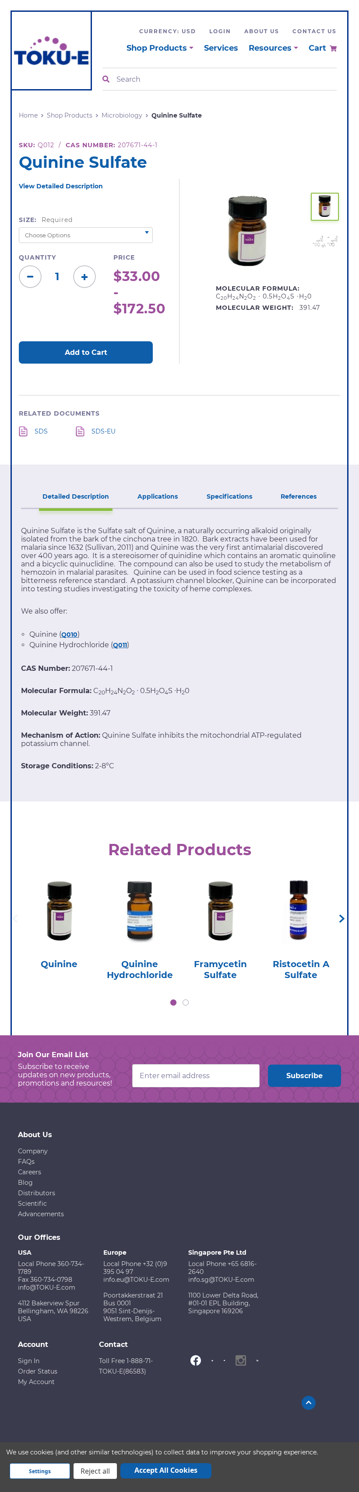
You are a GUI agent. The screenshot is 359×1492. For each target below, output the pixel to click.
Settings (40, 1471)
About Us (261, 31)
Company (33, 1151)
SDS (41, 431)
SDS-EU (104, 431)
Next (342, 919)
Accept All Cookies (165, 1470)
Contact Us (314, 31)
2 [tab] (186, 1002)
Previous (15, 919)
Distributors (36, 1193)
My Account (36, 1382)
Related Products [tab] (179, 849)
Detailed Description (75, 496)
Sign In (28, 1361)
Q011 (120, 645)
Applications (157, 496)
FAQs (26, 1162)
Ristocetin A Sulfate (301, 970)
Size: (46, 220)
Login (220, 31)
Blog (25, 1183)
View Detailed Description (61, 186)
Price (124, 257)
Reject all (95, 1471)
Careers (29, 1172)
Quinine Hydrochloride (140, 970)
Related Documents (59, 413)
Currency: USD (167, 31)
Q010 (69, 634)
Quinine (59, 964)
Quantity (37, 257)
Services (221, 48)
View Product (59, 902)
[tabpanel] (59, 920)
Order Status (37, 1371)
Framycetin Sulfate (220, 970)
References (299, 496)
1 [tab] (173, 1002)
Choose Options (59, 927)
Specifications (229, 496)
